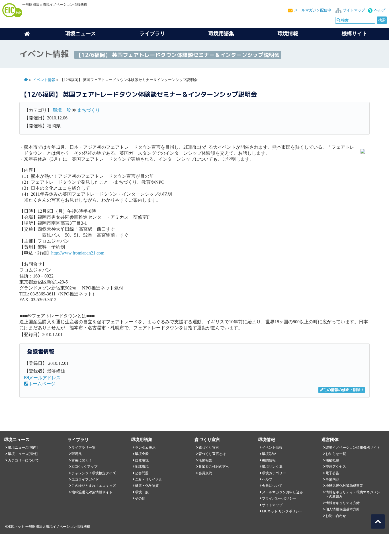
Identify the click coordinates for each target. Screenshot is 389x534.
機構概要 (332, 460)
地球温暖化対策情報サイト (91, 492)
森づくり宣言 (208, 448)
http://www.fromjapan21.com (77, 253)
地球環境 (142, 467)
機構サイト (354, 33)
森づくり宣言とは (212, 454)
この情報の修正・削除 (342, 390)
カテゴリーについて (23, 460)
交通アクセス (335, 467)
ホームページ (42, 383)
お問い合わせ (335, 516)
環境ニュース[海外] (23, 454)
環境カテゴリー (274, 473)
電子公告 (332, 473)
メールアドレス (45, 377)
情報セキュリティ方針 (342, 503)
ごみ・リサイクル (148, 479)
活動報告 (205, 460)
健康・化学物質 (147, 486)
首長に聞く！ (81, 460)
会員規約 (205, 473)
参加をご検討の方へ (213, 467)
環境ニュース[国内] (23, 448)
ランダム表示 (145, 448)
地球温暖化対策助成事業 (344, 486)
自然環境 (142, 460)
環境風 (76, 454)
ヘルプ (379, 10)
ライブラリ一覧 (83, 448)
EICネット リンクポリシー (282, 511)
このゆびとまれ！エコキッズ (93, 486)
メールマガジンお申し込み (282, 492)
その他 (140, 498)
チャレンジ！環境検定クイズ (93, 473)
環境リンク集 (272, 467)
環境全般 (142, 454)
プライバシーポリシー (279, 498)
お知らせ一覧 (335, 454)
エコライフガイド (85, 479)
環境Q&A (269, 454)
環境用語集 (221, 33)
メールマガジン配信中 (312, 10)
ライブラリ (152, 33)
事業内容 (332, 479)
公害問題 (142, 473)
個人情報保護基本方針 (342, 509)
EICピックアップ (84, 467)
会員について (272, 486)
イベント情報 (44, 80)
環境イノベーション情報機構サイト (352, 448)
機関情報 (269, 460)
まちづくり (88, 110)
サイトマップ (354, 10)
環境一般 (62, 110)
